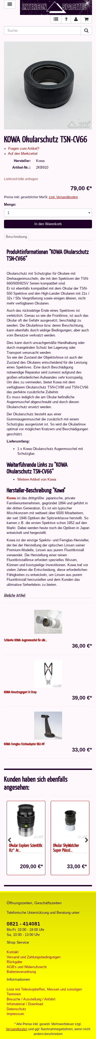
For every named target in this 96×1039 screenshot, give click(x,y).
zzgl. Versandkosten (63, 197)
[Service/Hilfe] (66, 19)
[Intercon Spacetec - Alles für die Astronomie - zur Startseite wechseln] (56, 7)
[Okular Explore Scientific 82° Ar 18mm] (26, 820)
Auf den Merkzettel (22, 154)
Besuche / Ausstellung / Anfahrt (31, 999)
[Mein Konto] (76, 19)
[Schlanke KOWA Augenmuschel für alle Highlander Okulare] (48, 622)
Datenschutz (16, 1009)
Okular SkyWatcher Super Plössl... (66, 847)
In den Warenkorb (48, 224)
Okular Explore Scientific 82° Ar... (25, 847)
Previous (9, 840)
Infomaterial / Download (25, 1004)
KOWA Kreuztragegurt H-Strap (20, 692)
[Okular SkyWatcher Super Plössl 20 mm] (70, 820)
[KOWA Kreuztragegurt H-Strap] (48, 674)
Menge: (10, 204)
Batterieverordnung (21, 972)
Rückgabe (14, 962)
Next (86, 840)
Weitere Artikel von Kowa (36, 479)
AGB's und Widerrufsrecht (27, 967)
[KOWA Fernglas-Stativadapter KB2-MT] (48, 726)
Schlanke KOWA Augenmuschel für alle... (25, 640)
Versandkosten (16, 1029)
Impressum (15, 1014)
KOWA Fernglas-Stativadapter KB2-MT (24, 744)
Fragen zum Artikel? (23, 149)
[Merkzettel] (56, 19)
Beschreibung (16, 237)
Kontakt (13, 952)
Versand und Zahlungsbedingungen (34, 957)
